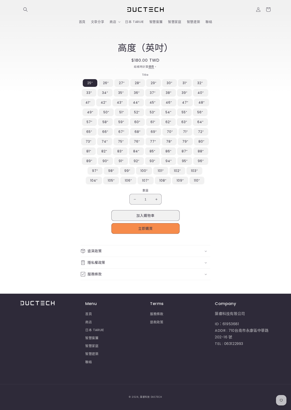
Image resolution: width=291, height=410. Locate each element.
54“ (168, 112)
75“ (121, 141)
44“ (136, 102)
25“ (90, 83)
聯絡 (88, 362)
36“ (137, 92)
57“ (89, 122)
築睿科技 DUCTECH (151, 397)
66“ (105, 131)
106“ (128, 180)
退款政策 (156, 322)
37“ (153, 92)
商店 (88, 322)
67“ (121, 131)
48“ (201, 102)
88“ (201, 151)
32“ (200, 83)
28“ (137, 83)
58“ (105, 122)
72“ (201, 131)
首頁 (88, 314)
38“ (168, 92)
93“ (152, 161)
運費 (151, 67)
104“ (94, 180)
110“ (197, 180)
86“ (168, 151)
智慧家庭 (91, 346)
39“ (184, 92)
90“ (105, 161)
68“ (137, 131)
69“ (154, 131)
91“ (121, 161)
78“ (169, 141)
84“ (136, 151)
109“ (180, 180)
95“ (185, 161)
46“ (169, 102)
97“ (95, 170)
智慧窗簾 (91, 338)
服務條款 (156, 314)
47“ (185, 102)
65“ (89, 131)
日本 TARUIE (94, 330)
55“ (184, 112)
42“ (104, 102)
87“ (185, 151)
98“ (111, 170)
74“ (105, 141)
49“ (90, 112)
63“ (184, 122)
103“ (194, 170)
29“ (153, 83)
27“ (122, 83)
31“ (185, 83)
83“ (120, 151)
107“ (145, 180)
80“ (201, 141)
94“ (169, 161)
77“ (153, 141)
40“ (201, 92)
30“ (169, 83)
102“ (177, 170)
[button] (25, 10)
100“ (144, 170)
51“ (121, 112)
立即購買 (145, 228)
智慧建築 (91, 353)
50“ (106, 112)
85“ (152, 151)
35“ (121, 92)
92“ (136, 161)
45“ (153, 102)
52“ (137, 112)
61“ (153, 122)
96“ (201, 161)
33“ (89, 92)
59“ (121, 122)
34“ (105, 92)
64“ (200, 122)
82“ (104, 151)
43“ (120, 102)
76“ (137, 141)
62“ (168, 122)
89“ (89, 161)
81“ (88, 151)
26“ (106, 83)
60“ (137, 122)
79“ (185, 141)
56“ (200, 112)
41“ (87, 102)
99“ (127, 170)
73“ (88, 141)
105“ (111, 180)
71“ (185, 131)
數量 (146, 190)
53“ (152, 112)
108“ (162, 180)
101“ (161, 170)
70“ (170, 131)
